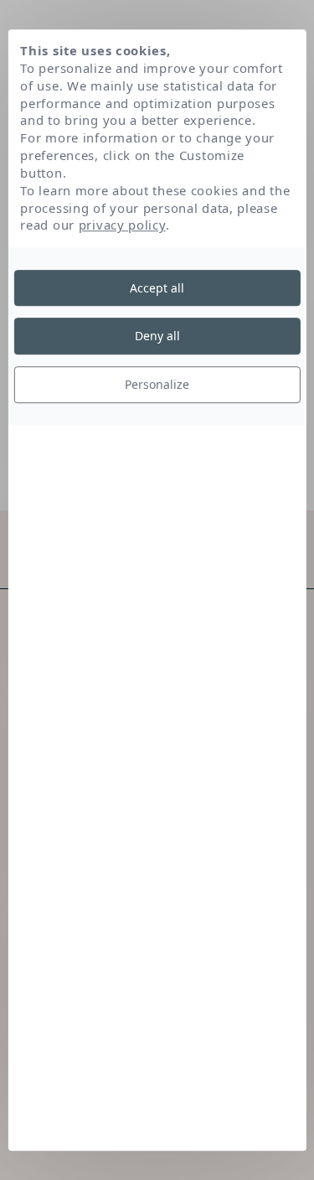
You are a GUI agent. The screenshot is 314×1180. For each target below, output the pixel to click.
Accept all (157, 288)
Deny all (157, 336)
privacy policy (122, 225)
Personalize (157, 384)
